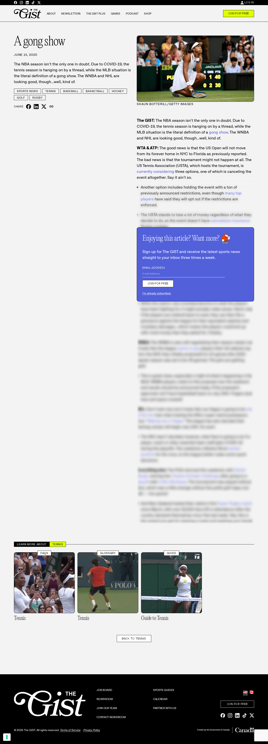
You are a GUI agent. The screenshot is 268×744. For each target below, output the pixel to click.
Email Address (153, 267)
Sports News (27, 91)
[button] (51, 106)
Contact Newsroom (111, 717)
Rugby (37, 97)
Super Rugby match (235, 503)
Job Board (104, 690)
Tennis (50, 91)
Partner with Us (164, 708)
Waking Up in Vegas (165, 420)
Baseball (70, 91)
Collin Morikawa (172, 481)
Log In (249, 2)
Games (115, 13)
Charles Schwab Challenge (195, 475)
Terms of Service (70, 730)
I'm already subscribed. (156, 293)
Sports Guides (163, 690)
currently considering (155, 171)
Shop (147, 13)
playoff (143, 481)
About (51, 13)
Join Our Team (107, 708)
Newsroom (105, 699)
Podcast (132, 13)
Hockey (118, 91)
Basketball (95, 91)
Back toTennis (134, 638)
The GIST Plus (95, 13)
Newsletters (71, 13)
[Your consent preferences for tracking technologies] (7, 737)
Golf (21, 97)
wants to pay (188, 348)
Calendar (160, 699)
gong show (218, 132)
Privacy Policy (91, 730)
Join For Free (238, 13)
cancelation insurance (230, 220)
